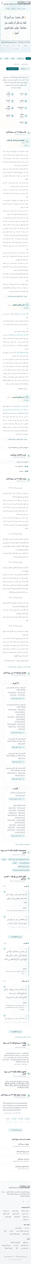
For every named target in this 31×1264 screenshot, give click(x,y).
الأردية (15, 1125)
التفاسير (19, 8)
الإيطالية (21, 1122)
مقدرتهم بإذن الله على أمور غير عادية (21, 870)
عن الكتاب (26, 145)
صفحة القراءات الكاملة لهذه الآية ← (22, 844)
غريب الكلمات (20, 58)
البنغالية (9, 1125)
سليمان (4, 859)
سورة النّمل (13, 8)
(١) (17, 345)
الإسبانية (14, 1119)
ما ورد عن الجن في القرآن (23, 866)
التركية (15, 1122)
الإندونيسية (8, 1122)
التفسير (28, 58)
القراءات (6, 58)
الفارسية (21, 1125)
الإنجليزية (27, 1119)
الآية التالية (16, 64)
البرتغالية (8, 1119)
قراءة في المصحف (12, 69)
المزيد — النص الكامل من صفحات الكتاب (17, 296)
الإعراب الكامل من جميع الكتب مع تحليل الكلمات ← (18, 667)
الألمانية (27, 1122)
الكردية (3, 1125)
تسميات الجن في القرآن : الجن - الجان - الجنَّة (19, 859)
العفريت (14, 863)
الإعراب (12, 58)
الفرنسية (21, 1119)
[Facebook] (28, 1201)
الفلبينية (27, 1125)
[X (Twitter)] (23, 1201)
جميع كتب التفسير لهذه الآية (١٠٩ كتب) (18, 448)
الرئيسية (23, 8)
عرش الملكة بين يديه (24, 863)
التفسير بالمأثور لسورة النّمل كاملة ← (22, 1037)
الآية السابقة (24, 64)
